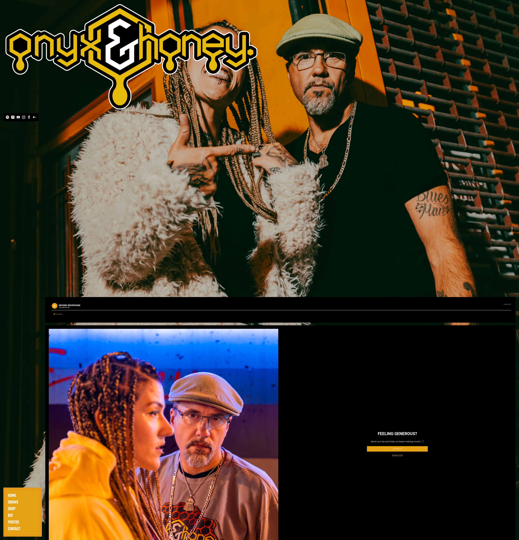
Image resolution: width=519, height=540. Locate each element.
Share (59, 314)
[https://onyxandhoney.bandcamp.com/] (34, 117)
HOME (12, 495)
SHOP (11, 509)
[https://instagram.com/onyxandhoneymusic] (23, 117)
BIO (10, 515)
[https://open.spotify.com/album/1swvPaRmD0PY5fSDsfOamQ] (7, 117)
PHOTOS (13, 522)
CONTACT (14, 529)
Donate (397, 449)
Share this (397, 455)
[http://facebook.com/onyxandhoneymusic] (29, 117)
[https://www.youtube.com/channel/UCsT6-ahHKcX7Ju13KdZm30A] (18, 117)
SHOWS (13, 502)
